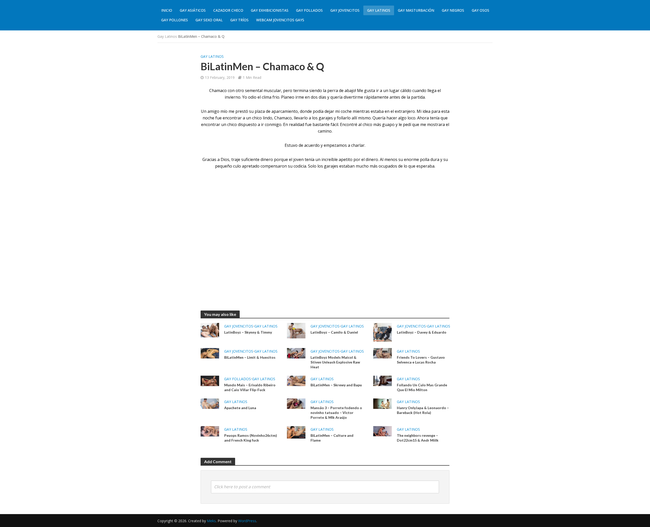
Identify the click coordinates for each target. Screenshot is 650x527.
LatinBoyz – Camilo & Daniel (334, 332)
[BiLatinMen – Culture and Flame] (296, 432)
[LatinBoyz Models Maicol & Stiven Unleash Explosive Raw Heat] (296, 353)
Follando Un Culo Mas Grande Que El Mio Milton (422, 387)
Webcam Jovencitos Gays (280, 19)
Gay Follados (309, 10)
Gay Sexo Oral (209, 19)
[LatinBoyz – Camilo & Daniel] (296, 330)
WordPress (247, 520)
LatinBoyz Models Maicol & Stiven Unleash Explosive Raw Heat (335, 362)
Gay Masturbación (416, 10)
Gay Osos (480, 10)
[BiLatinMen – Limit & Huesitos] (210, 353)
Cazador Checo (228, 10)
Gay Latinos (378, 10)
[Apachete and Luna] (210, 403)
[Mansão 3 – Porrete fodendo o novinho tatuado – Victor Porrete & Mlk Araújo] (296, 403)
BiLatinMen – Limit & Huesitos (249, 357)
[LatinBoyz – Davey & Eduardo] (382, 332)
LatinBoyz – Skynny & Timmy (248, 332)
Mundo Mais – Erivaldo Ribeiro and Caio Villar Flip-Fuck (249, 387)
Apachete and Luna (240, 408)
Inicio (166, 10)
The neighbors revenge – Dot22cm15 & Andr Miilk (417, 437)
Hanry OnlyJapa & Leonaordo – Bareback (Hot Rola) (423, 410)
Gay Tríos (239, 19)
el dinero (369, 159)
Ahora (423, 118)
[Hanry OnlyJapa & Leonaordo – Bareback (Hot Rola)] (382, 403)
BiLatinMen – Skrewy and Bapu (336, 385)
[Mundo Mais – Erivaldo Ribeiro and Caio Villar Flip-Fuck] (210, 380)
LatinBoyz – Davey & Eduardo (421, 332)
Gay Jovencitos (345, 10)
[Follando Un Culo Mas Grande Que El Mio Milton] (382, 380)
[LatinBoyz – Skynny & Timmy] (210, 330)
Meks (211, 520)
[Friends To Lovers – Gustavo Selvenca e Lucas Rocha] (382, 353)
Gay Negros (453, 10)
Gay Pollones (174, 19)
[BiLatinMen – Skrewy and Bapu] (296, 380)
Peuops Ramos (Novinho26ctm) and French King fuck (250, 437)
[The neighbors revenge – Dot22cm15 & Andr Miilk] (382, 430)
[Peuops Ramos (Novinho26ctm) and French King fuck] (210, 431)
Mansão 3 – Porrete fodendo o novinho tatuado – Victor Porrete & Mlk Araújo (336, 413)
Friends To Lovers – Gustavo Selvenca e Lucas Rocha (421, 359)
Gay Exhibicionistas (269, 10)
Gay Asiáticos (193, 10)
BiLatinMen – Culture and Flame (332, 437)
